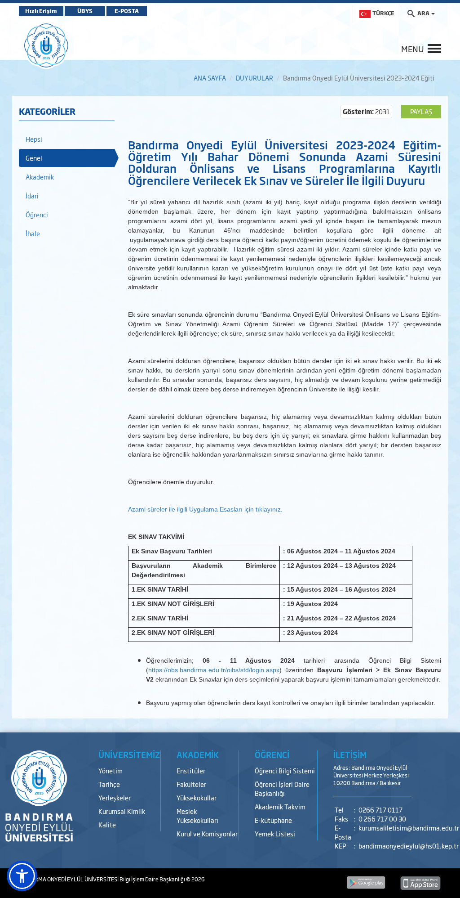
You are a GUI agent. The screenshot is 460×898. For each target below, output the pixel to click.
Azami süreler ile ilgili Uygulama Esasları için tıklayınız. (205, 509)
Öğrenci (37, 214)
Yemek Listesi (275, 833)
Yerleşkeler (114, 797)
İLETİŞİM (350, 754)
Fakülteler (191, 784)
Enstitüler (191, 770)
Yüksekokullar (197, 797)
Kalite (107, 824)
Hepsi (34, 139)
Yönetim (110, 770)
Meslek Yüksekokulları (197, 815)
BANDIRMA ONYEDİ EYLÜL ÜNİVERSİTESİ (69, 879)
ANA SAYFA (210, 77)
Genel (34, 157)
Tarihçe (109, 784)
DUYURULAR (254, 77)
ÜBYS (85, 11)
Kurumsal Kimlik (121, 811)
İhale (33, 233)
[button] (22, 876)
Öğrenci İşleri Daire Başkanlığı (282, 788)
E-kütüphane (273, 820)
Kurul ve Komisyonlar (207, 833)
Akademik (40, 176)
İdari (32, 195)
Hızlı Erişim (41, 11)
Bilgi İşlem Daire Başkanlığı (152, 879)
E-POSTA (127, 11)
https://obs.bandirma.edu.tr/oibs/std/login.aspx (213, 670)
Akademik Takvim (280, 806)
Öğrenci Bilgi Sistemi (285, 770)
